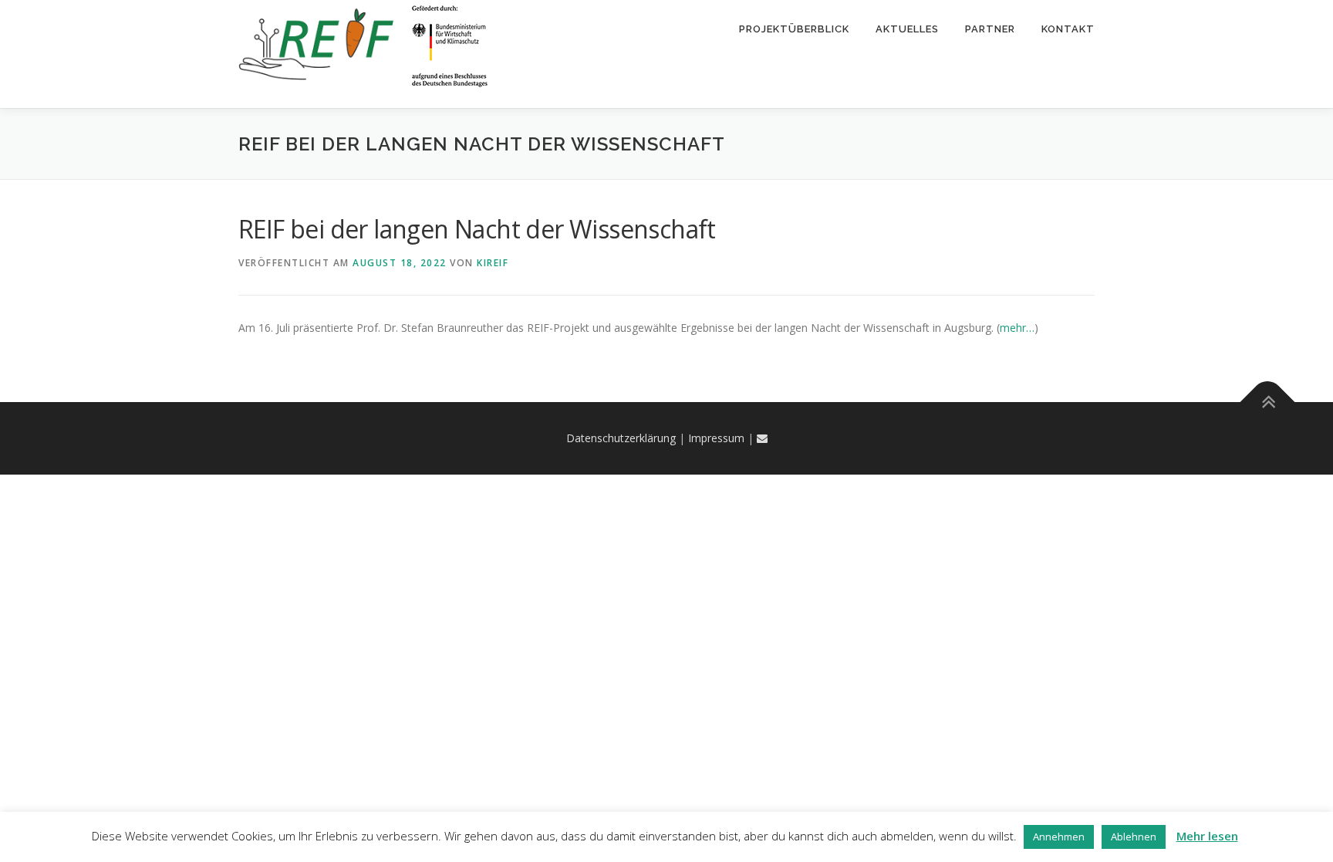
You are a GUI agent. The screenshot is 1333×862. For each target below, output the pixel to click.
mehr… (1017, 327)
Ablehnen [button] (1133, 836)
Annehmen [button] (1059, 836)
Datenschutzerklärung (621, 438)
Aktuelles (907, 29)
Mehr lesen (1207, 835)
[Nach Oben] (1267, 402)
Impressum (716, 438)
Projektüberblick (794, 29)
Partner (990, 29)
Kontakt (1068, 29)
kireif (492, 262)
